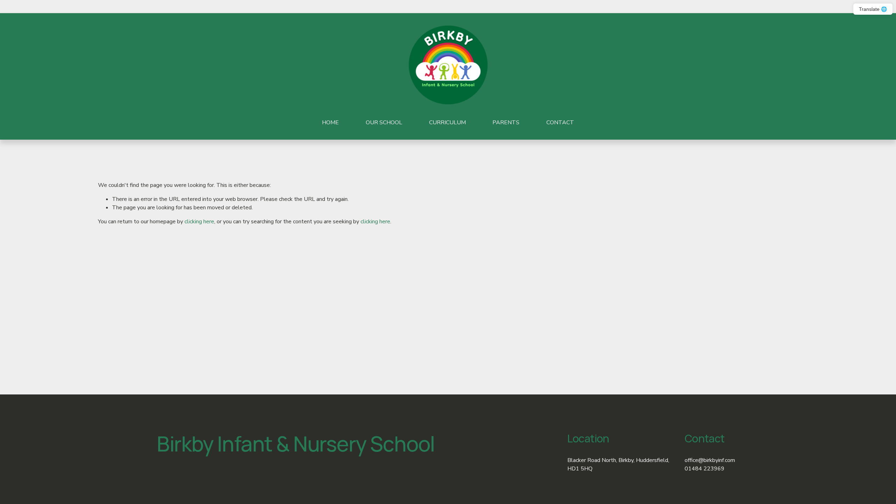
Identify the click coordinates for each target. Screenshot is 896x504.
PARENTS (505, 122)
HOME (330, 122)
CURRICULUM (447, 122)
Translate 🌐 (873, 9)
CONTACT (560, 122)
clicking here (199, 221)
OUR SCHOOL (384, 122)
